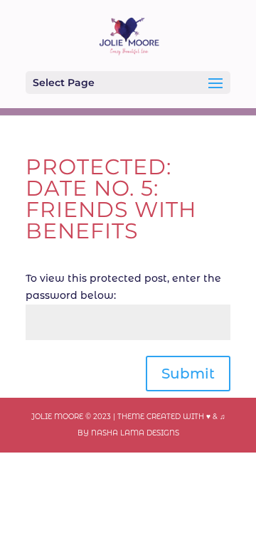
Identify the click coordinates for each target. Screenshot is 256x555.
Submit (188, 373)
